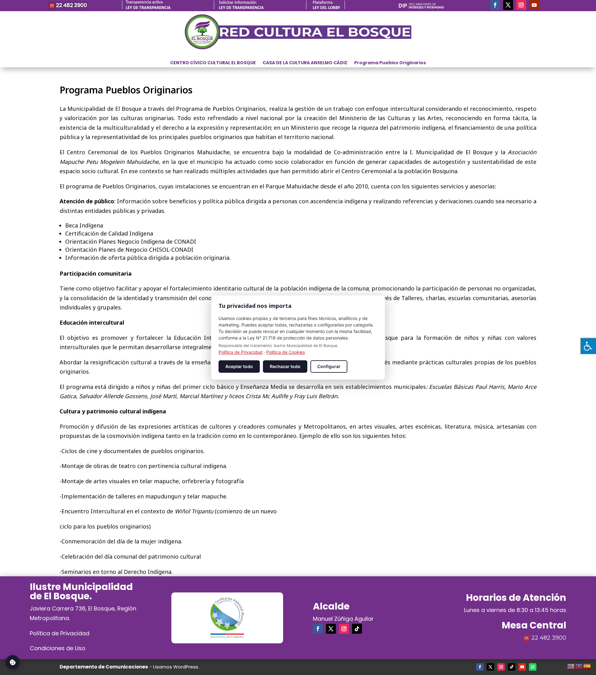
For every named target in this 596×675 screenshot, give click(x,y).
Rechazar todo (285, 366)
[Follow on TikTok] (357, 629)
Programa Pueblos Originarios (390, 63)
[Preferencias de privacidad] (13, 662)
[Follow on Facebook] (495, 5)
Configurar (329, 366)
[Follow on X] (508, 5)
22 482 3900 (548, 637)
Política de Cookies (285, 352)
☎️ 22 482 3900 (67, 5)
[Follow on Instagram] (521, 5)
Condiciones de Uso (57, 648)
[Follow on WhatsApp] (532, 667)
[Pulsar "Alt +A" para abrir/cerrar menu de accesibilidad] (588, 346)
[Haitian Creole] (579, 665)
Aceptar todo (239, 366)
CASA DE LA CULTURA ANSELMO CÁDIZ (305, 63)
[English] (571, 665)
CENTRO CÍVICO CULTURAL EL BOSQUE (213, 63)
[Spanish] (587, 665)
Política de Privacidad (59, 633)
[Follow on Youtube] (534, 5)
